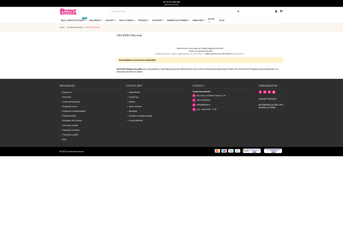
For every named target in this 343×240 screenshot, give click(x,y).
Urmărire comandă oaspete (140, 116)
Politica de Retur (69, 116)
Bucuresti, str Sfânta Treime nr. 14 (211, 96)
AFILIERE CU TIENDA (267, 107)
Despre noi (67, 92)
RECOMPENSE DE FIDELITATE (271, 105)
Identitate (133, 111)
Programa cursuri (70, 106)
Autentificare (134, 92)
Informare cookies (70, 125)
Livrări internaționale (71, 102)
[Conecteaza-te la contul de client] (276, 11)
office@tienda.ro (203, 105)
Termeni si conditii (70, 135)
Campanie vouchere (71, 130)
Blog (64, 139)
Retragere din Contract (72, 120)
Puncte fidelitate (136, 120)
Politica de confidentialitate (74, 111)
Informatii (67, 97)
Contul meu (134, 97)
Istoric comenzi (135, 106)
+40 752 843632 (203, 100)
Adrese (132, 102)
